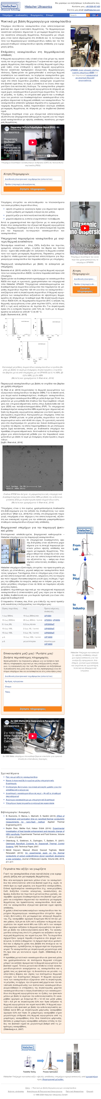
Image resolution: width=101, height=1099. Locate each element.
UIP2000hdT (49, 624)
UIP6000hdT (49, 632)
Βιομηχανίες (37, 15)
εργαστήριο (92, 1076)
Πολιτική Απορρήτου (75, 1091)
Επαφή (49, 15)
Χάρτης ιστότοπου (16, 1091)
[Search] (88, 15)
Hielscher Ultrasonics (38, 6)
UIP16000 (48, 637)
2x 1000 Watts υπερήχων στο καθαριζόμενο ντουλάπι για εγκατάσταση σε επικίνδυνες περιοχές (32, 757)
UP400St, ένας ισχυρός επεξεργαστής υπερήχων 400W (85, 71)
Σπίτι (27, 1088)
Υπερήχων (7, 15)
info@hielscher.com (92, 10)
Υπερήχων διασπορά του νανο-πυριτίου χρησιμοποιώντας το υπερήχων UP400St (85, 259)
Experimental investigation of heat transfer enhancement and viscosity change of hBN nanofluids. (35, 831)
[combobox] (78, 15)
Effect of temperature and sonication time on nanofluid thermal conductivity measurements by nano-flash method (35, 819)
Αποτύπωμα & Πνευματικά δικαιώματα (44, 1091)
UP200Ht (48, 620)
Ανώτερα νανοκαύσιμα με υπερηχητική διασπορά (30, 799)
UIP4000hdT (49, 628)
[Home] (10, 6)
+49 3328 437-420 (92, 6)
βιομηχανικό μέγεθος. (53, 1079)
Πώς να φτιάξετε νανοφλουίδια (21, 777)
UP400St (56, 620)
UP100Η (47, 615)
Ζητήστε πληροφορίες (33, 189)
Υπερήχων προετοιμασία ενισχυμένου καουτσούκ (30, 803)
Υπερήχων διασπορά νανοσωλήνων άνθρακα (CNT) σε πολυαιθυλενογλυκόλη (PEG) (32, 164)
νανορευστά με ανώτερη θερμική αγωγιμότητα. (87, 78)
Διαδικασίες (22, 15)
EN (94, 15)
